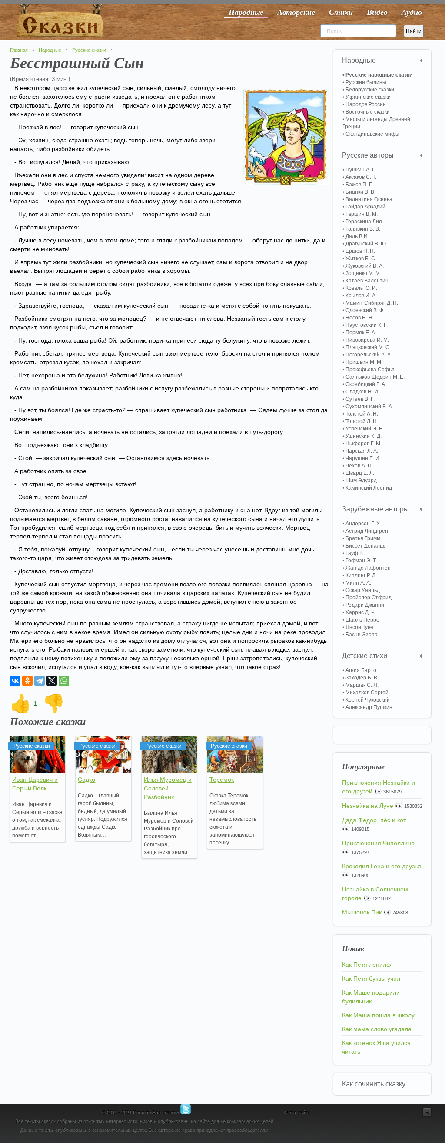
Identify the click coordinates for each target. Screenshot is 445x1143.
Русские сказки (89, 50)
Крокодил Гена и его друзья (381, 866)
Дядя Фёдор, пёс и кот (374, 820)
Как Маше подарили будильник (371, 997)
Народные (50, 50)
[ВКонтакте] (15, 681)
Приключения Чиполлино (378, 843)
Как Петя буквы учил (371, 978)
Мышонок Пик (362, 912)
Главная (19, 50)
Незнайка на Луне (367, 805)
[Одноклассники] (27, 681)
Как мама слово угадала (377, 1028)
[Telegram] (39, 681)
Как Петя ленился (367, 964)
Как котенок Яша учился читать (376, 1047)
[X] (51, 681)
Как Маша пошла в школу (378, 1015)
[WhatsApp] (64, 681)
